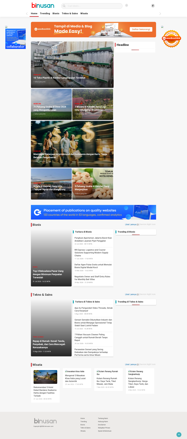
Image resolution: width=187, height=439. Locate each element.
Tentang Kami (103, 418)
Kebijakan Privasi (104, 428)
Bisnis (56, 13)
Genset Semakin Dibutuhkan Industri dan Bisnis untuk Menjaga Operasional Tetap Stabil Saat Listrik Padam (93, 324)
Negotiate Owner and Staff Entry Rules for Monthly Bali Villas (92, 279)
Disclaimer (102, 425)
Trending (45, 13)
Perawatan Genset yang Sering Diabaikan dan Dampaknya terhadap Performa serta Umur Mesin (91, 353)
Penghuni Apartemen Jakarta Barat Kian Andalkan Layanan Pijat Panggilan (93, 240)
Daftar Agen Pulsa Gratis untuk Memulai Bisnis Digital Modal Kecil (93, 267)
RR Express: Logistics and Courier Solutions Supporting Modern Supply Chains (91, 254)
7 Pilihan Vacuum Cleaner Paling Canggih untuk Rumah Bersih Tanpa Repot (91, 339)
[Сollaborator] (15, 48)
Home (34, 13)
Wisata (84, 13)
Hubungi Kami (103, 421)
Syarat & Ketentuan (104, 431)
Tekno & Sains (70, 13)
